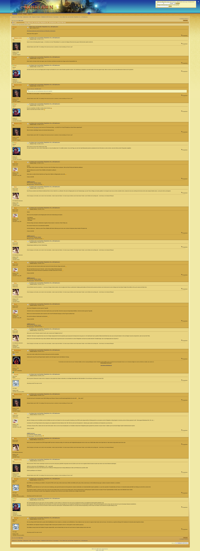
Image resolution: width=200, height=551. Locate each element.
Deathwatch (31, 181)
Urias (15, 187)
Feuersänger (55, 16)
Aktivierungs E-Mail (186, 1)
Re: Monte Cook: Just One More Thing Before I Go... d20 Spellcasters (44, 37)
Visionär (16, 374)
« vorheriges (181, 18)
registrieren (174, 1)
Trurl (15, 65)
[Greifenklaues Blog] (13, 372)
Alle (17, 20)
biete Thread (31, 184)
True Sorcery (36, 127)
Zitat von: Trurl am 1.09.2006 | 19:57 (34, 88)
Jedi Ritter (35, 182)
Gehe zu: (173, 543)
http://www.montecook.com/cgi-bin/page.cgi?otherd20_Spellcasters (41, 30)
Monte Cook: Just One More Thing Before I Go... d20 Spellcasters (43, 26)
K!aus (15, 162)
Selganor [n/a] (17, 38)
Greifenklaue (17, 350)
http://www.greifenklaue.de (106, 365)
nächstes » (186, 18)
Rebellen (39, 182)
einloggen (168, 1)
